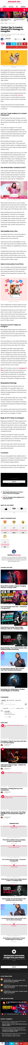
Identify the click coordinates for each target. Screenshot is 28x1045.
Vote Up (5, 717)
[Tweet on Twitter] (11, 1043)
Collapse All (12, 708)
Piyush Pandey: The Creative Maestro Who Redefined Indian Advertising (14, 648)
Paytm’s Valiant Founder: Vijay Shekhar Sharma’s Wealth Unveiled (14, 1024)
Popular (11, 6)
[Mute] (23, 1014)
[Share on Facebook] (7, 1043)
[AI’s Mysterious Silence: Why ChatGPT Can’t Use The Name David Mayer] (14, 659)
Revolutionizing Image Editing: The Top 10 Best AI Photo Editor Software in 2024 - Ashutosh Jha (14, 1034)
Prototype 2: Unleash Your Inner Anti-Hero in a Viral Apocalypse (14, 742)
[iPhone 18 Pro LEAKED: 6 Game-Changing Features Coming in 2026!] (6, 15)
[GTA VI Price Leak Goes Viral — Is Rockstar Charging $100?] (19, 15)
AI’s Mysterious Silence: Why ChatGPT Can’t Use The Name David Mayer (12, 669)
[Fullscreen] (25, 1014)
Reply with (26, 704)
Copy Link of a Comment (11, 712)
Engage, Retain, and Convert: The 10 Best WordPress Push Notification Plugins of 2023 (13, 813)
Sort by (18, 708)
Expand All (6, 708)
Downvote (21, 509)
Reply (9, 716)
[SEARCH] (26, 9)
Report (26, 717)
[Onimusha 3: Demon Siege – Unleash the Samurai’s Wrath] (14, 755)
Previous (0, 17)
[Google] (25, 1043)
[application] (14, 1008)
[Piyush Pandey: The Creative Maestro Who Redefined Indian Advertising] (14, 639)
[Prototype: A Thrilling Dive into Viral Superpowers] (14, 779)
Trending (23, 6)
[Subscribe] (16, 1043)
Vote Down (7, 717)
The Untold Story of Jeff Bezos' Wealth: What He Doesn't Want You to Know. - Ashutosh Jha (14, 1022)
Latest (4, 6)
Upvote (6, 509)
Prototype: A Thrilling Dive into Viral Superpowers (11, 789)
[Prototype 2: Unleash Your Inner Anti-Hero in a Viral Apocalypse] (14, 732)
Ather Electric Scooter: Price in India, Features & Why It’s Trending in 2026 (12, 628)
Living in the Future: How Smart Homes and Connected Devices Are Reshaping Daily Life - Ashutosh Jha (14, 1028)
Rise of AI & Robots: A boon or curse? (11, 1036)
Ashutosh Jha (14, 1)
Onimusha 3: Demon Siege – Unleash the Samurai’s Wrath (13, 765)
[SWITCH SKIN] (24, 9)
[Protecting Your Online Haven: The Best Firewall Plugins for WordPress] (14, 680)
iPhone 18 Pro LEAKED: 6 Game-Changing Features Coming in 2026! (6, 19)
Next (27, 17)
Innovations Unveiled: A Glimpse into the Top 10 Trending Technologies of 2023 (14, 1030)
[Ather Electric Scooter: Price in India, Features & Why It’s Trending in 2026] (14, 618)
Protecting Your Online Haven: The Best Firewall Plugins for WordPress (13, 690)
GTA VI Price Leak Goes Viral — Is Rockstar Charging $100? (19, 19)
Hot (17, 6)
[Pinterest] (21, 1043)
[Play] (2, 1014)
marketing (20, 95)
